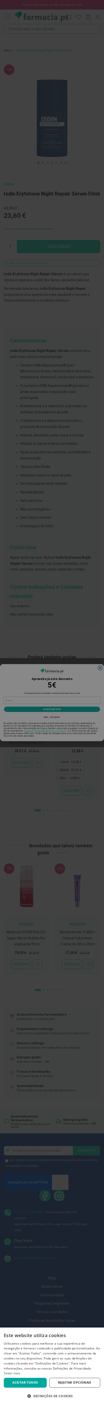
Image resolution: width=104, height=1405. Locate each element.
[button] (52, 1396)
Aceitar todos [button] (25, 1382)
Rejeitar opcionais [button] (74, 1382)
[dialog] (52, 1366)
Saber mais (12, 1373)
